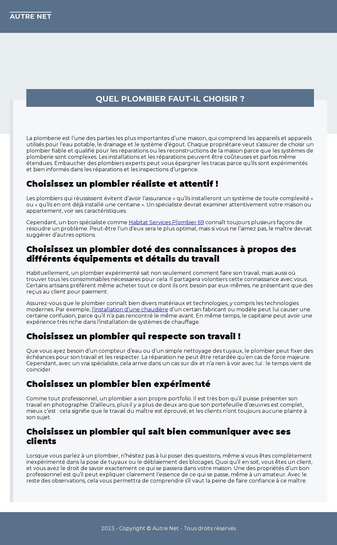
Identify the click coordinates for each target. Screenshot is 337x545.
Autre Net (30, 16)
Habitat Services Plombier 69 (166, 222)
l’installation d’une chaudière (130, 309)
